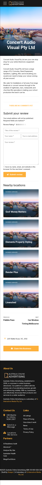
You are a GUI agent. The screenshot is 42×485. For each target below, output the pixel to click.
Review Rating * (9, 124)
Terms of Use (28, 429)
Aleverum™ (7, 447)
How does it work (29, 422)
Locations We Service (12, 433)
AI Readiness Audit (10, 444)
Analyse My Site (9, 450)
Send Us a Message (11, 426)
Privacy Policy (28, 432)
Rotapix (10, 472)
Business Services (21, 36)
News (25, 425)
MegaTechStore (9, 459)
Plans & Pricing (28, 419)
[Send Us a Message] (4, 425)
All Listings (27, 416)
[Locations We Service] (4, 433)
